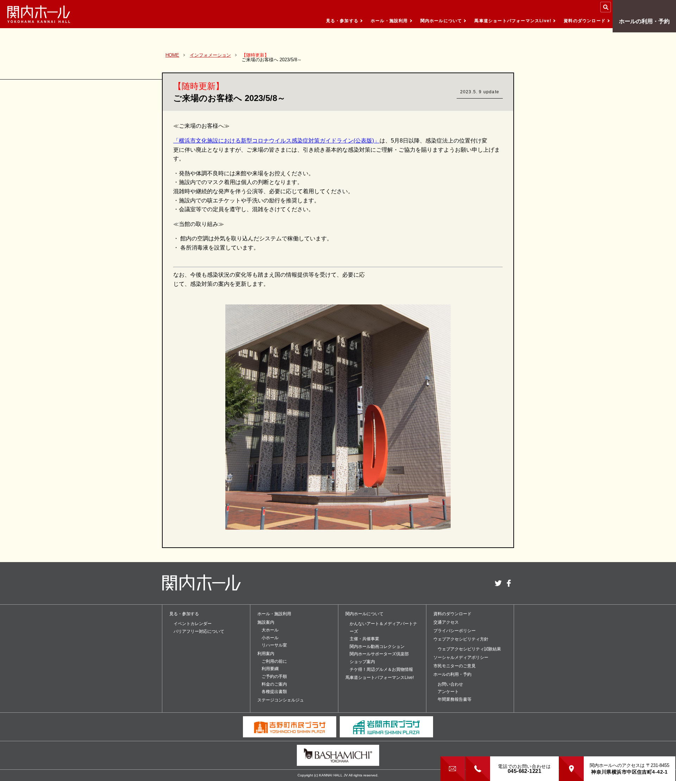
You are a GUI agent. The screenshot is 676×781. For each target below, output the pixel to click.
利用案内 (265, 653)
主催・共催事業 (364, 638)
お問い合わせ (450, 684)
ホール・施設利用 (389, 20)
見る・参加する (342, 20)
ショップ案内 (362, 661)
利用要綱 (270, 668)
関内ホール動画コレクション (377, 646)
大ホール (270, 630)
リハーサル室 (274, 645)
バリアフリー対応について (199, 631)
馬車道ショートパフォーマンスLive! (512, 20)
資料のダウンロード (585, 20)
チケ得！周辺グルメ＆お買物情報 (381, 669)
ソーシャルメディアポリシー (460, 657)
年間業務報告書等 (454, 699)
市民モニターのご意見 (454, 665)
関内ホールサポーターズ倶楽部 (379, 653)
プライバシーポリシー (454, 630)
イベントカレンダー (193, 623)
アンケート (448, 691)
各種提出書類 (274, 691)
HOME (172, 55)
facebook (508, 583)
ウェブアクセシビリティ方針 (460, 639)
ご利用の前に (274, 661)
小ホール (270, 637)
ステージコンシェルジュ (280, 700)
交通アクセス (446, 622)
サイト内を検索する (605, 7)
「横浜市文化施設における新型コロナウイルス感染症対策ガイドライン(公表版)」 (276, 141)
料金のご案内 (274, 684)
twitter (498, 583)
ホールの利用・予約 (644, 21)
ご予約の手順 (274, 676)
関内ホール (38, 14)
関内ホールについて (441, 20)
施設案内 (265, 622)
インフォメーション (210, 55)
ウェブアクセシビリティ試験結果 (469, 649)
